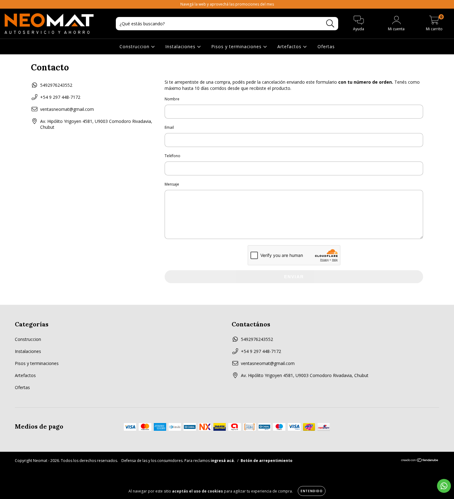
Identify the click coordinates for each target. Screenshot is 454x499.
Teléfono (172, 155)
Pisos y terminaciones (237, 46)
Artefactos (290, 46)
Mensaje (172, 184)
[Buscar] (330, 23)
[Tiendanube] (420, 460)
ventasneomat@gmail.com (67, 109)
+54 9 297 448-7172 (60, 97)
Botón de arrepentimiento (266, 460)
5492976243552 (56, 85)
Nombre (172, 99)
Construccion (135, 46)
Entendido (312, 491)
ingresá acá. (223, 460)
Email (169, 127)
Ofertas (326, 46)
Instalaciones (181, 46)
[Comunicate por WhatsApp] (444, 486)
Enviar (294, 276)
